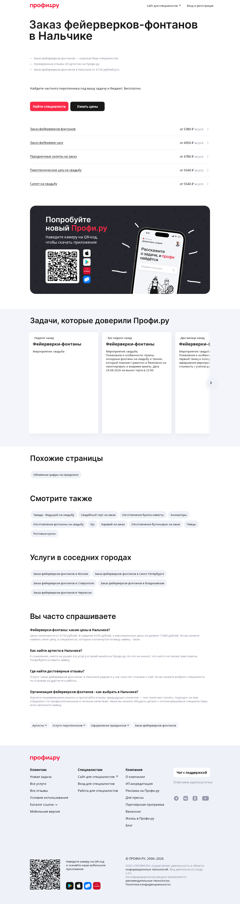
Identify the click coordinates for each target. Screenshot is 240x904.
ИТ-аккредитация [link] (139, 783)
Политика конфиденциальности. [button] (148, 884)
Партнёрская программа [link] (145, 804)
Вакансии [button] (133, 811)
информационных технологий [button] (147, 869)
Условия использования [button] (49, 797)
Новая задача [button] (41, 777)
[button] (56, 474)
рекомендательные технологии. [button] (148, 880)
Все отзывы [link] (39, 790)
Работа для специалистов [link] (98, 790)
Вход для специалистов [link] (96, 783)
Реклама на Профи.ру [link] (142, 790)
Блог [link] (129, 825)
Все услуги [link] (38, 783)
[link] (49, 106)
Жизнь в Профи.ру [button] (140, 818)
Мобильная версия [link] (45, 811)
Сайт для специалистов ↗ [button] (98, 777)
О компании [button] (135, 777)
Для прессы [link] (135, 797)
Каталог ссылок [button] (42, 804)
